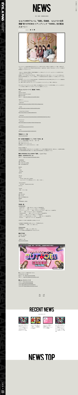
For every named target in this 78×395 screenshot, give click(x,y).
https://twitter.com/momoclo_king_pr (31, 286)
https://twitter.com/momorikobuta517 (29, 284)
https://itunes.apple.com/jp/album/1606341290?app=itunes (30, 122)
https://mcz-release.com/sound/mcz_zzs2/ (31, 277)
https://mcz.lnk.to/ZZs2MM (30, 275)
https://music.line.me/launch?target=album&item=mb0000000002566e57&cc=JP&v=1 (34, 116)
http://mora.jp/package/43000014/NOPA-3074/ (27, 131)
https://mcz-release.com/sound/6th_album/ (31, 96)
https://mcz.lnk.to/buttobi (23, 240)
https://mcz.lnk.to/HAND (23, 135)
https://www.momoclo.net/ (28, 281)
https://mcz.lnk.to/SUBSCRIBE (27, 283)
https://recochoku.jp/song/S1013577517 (26, 126)
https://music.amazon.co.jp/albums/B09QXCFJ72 (28, 112)
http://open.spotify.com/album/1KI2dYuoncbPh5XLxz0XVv (29, 108)
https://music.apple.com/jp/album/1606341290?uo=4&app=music (31, 104)
